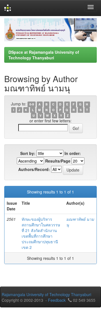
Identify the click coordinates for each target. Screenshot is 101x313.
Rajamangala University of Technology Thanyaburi (46, 294)
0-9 (31, 104)
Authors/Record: (34, 169)
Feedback (57, 300)
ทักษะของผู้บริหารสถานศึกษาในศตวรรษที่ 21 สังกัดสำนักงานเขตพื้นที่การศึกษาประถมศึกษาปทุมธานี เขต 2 (41, 233)
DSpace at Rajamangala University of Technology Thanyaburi (43, 54)
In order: (73, 153)
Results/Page (57, 161)
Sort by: (27, 153)
